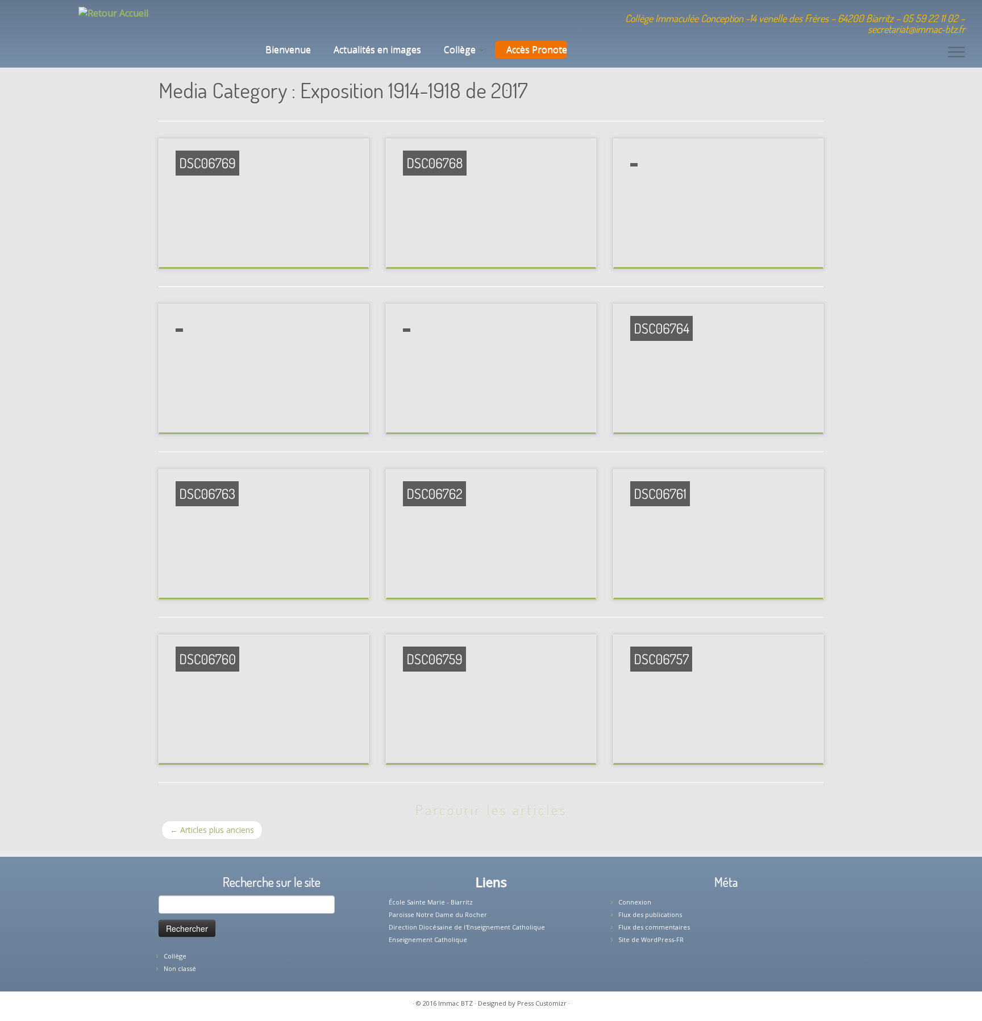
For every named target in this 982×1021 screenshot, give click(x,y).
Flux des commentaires (654, 927)
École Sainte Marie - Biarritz (431, 902)
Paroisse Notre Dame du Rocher (438, 914)
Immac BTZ (455, 1003)
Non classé (180, 968)
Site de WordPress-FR (651, 939)
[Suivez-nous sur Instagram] (316, 20)
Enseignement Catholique (428, 939)
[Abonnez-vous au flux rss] (332, 20)
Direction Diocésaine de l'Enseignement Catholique (467, 927)
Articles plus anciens (212, 829)
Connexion (634, 902)
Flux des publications (650, 914)
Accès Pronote (536, 49)
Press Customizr (542, 1003)
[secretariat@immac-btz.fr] (286, 20)
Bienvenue (287, 49)
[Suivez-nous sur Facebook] (301, 20)
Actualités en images (377, 49)
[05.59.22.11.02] (270, 20)
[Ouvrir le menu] (956, 52)
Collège (461, 49)
